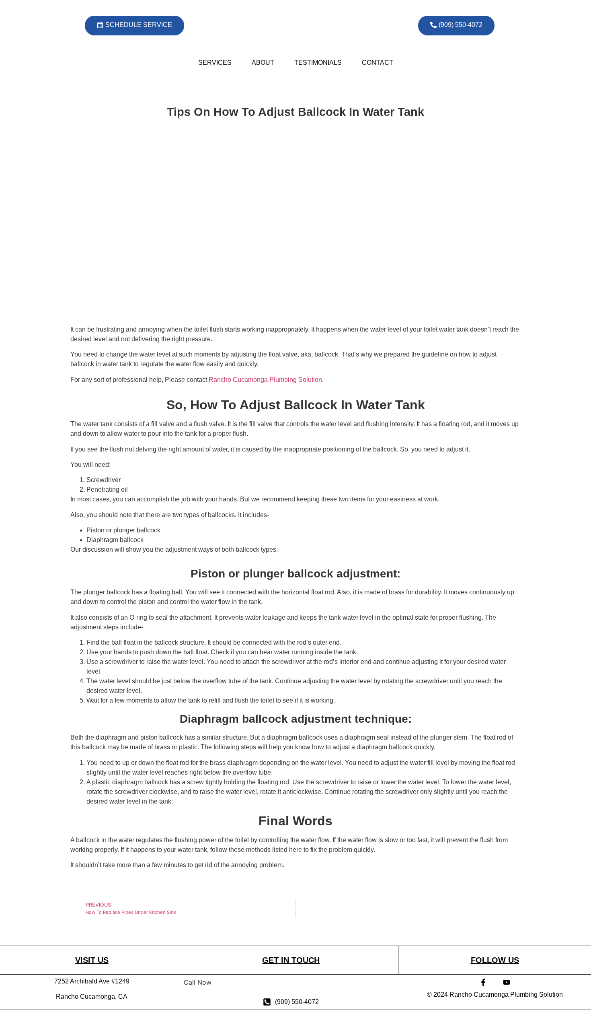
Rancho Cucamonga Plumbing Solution (265, 379)
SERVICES (215, 62)
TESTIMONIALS (318, 62)
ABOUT (263, 62)
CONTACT (377, 62)
